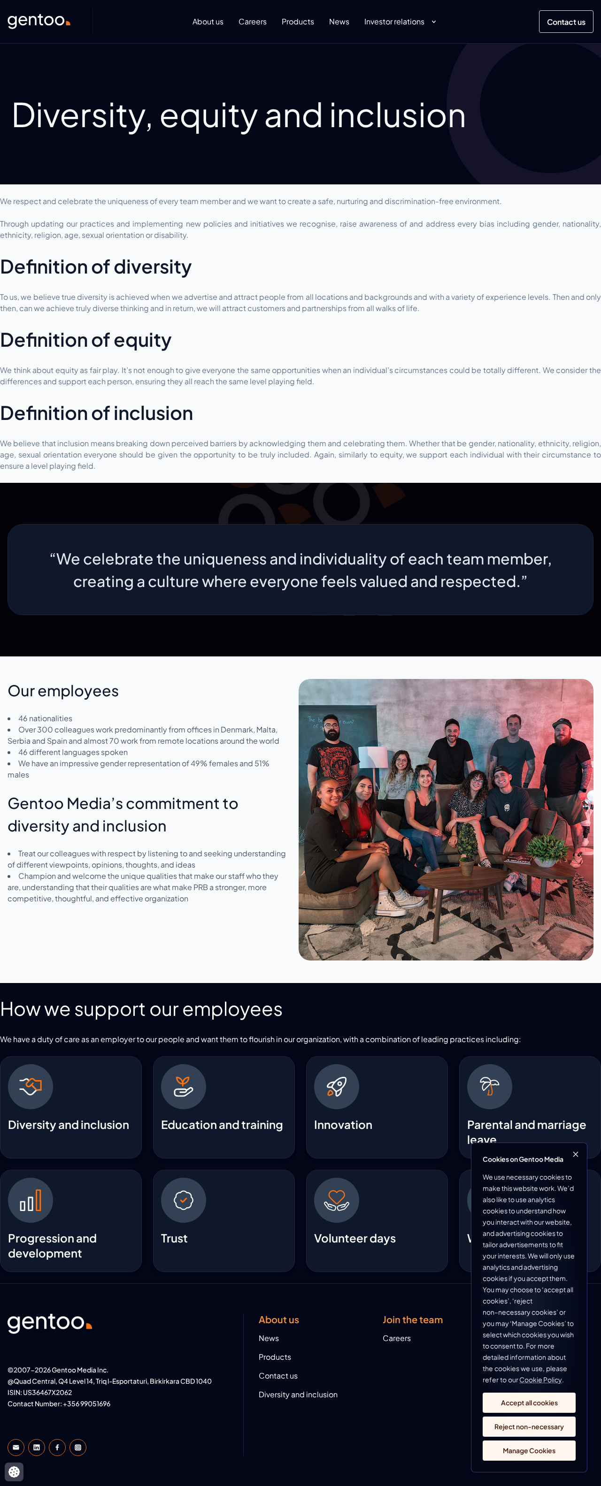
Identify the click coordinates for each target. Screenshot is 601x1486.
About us (208, 21)
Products (298, 21)
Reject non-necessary (529, 1426)
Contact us (566, 22)
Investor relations (394, 21)
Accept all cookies (529, 1402)
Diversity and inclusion (298, 1394)
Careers (253, 21)
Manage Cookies (529, 1450)
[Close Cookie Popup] (575, 1154)
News (339, 21)
